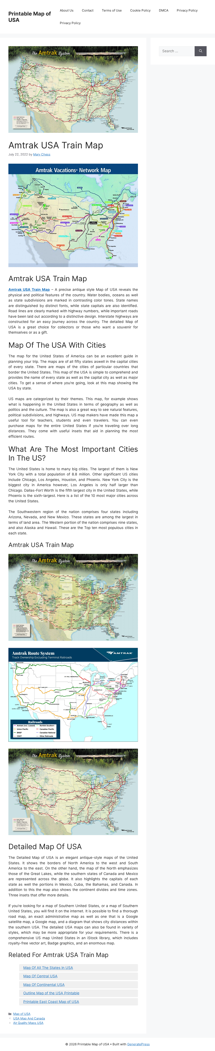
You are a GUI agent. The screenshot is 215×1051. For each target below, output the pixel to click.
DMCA (163, 10)
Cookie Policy (140, 10)
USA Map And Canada (29, 1018)
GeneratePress (138, 1044)
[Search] (201, 51)
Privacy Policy (187, 10)
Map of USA (21, 1014)
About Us (66, 10)
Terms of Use (112, 10)
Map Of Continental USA (44, 985)
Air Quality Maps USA (28, 1023)
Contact (87, 10)
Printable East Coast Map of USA (51, 1002)
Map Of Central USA (40, 976)
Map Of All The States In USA (48, 968)
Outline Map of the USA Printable (51, 993)
